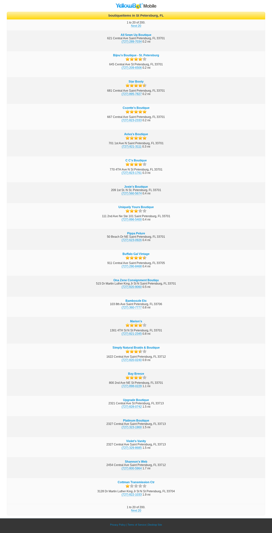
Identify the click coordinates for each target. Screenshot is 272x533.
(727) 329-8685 (132, 447)
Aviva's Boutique (136, 134)
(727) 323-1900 (132, 427)
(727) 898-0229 (132, 386)
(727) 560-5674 (132, 193)
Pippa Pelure (136, 233)
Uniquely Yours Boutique (136, 207)
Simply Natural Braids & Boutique (136, 347)
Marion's (136, 321)
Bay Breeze (136, 373)
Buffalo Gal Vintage (136, 253)
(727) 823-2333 (132, 120)
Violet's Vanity (136, 441)
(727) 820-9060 (132, 286)
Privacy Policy (118, 524)
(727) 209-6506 (132, 67)
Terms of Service (137, 524)
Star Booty (136, 81)
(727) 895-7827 (132, 94)
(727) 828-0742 (132, 406)
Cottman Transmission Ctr (136, 482)
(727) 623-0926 (132, 240)
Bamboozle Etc (136, 300)
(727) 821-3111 (132, 146)
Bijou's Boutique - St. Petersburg (136, 55)
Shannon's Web (136, 461)
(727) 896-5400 (132, 219)
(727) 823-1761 (132, 172)
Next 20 (136, 25)
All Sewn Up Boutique (136, 34)
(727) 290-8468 (132, 266)
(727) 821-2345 (132, 333)
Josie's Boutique (136, 186)
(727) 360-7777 (132, 307)
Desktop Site (155, 524)
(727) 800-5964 (132, 468)
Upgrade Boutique (136, 400)
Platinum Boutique (136, 420)
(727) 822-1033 (132, 494)
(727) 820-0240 (132, 360)
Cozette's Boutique (136, 107)
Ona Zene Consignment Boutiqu (136, 280)
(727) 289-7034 (132, 41)
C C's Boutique (136, 160)
